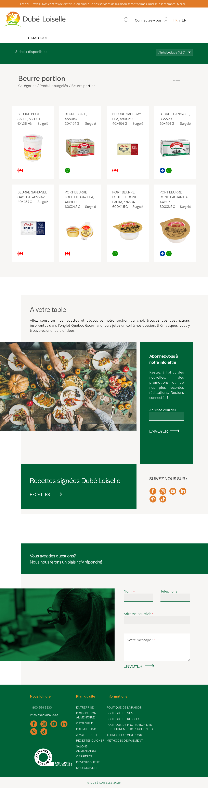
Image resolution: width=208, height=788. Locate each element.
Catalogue (38, 37)
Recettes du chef (90, 740)
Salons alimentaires (86, 748)
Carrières (84, 756)
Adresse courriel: (163, 409)
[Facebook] (153, 492)
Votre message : (141, 639)
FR (175, 20)
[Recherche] (126, 20)
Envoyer (158, 431)
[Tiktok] (163, 500)
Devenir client (88, 762)
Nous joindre (87, 768)
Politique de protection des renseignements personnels (130, 727)
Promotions (86, 729)
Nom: (129, 591)
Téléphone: (169, 591)
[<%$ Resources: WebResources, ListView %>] (176, 78)
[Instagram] (163, 492)
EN (184, 20)
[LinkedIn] (182, 492)
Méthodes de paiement (125, 740)
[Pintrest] (153, 500)
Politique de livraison (124, 707)
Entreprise (85, 707)
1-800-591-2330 (41, 707)
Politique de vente (122, 713)
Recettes (40, 494)
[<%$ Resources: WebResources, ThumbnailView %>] (186, 78)
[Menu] (194, 20)
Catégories (27, 85)
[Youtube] (173, 492)
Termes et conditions (124, 735)
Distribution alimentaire (86, 715)
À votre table (87, 735)
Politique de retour (123, 719)
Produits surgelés (54, 85)
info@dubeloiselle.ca (44, 715)
